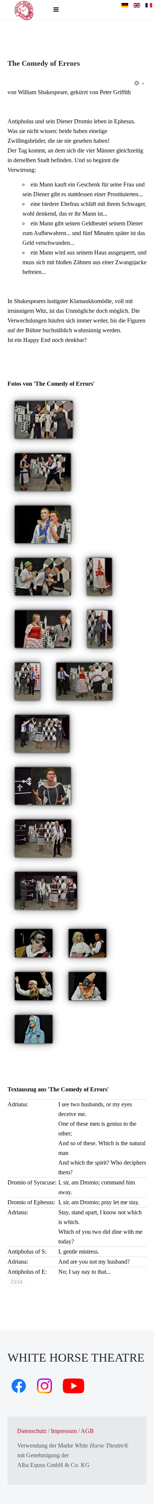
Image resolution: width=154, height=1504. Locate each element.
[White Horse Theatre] (24, 9)
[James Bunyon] (87, 985)
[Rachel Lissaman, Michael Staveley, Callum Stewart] (42, 838)
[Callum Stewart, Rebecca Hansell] (43, 419)
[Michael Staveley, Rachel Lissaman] (42, 524)
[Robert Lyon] (33, 942)
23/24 (16, 1282)
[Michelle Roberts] (33, 985)
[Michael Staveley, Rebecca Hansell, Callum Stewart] (84, 681)
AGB (87, 1431)
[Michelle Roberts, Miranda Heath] (87, 942)
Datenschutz (31, 1431)
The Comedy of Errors (43, 63)
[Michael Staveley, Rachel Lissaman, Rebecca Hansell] (42, 733)
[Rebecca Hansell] (99, 576)
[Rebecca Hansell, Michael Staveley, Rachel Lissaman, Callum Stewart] (45, 890)
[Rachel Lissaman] (42, 785)
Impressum (64, 1431)
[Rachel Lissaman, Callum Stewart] (42, 471)
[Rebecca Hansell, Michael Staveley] (42, 628)
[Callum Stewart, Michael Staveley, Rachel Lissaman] (42, 576)
